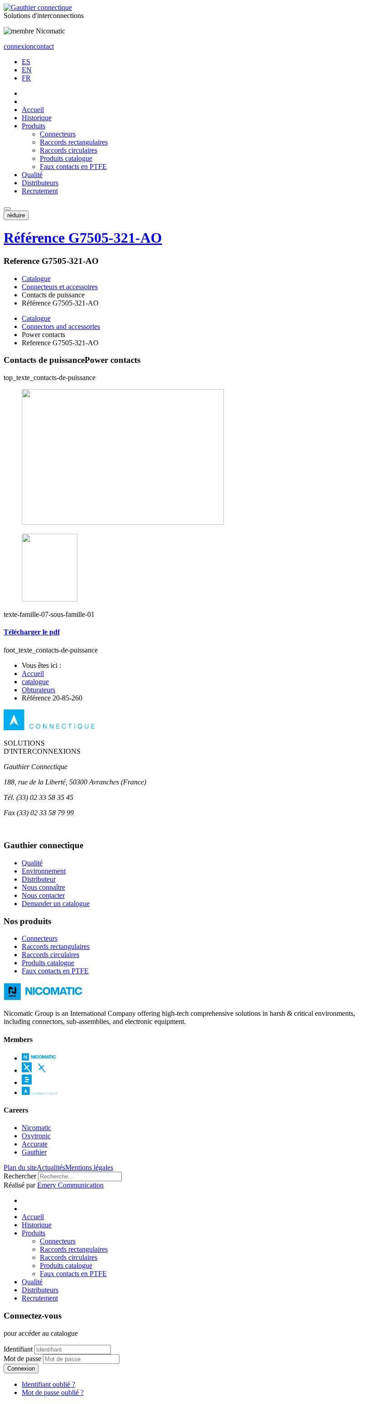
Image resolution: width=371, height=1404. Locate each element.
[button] (7, 208)
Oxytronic (36, 1136)
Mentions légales (89, 1167)
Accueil (33, 109)
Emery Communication (70, 1185)
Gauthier (34, 1152)
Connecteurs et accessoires (60, 287)
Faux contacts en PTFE (73, 166)
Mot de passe (22, 1358)
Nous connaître (43, 887)
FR (26, 78)
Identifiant (18, 1349)
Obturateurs (38, 690)
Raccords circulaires (68, 150)
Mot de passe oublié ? (53, 1392)
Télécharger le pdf (32, 632)
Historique (37, 118)
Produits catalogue (66, 158)
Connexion (21, 1368)
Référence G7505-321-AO (83, 238)
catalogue (35, 682)
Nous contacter (43, 895)
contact (43, 46)
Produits (33, 126)
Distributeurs (40, 183)
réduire (16, 215)
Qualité (32, 174)
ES (26, 62)
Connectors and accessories (61, 326)
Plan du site (20, 1167)
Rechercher (20, 1176)
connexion (18, 46)
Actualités (51, 1167)
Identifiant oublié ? (48, 1384)
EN (27, 70)
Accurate (35, 1144)
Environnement (44, 871)
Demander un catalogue (56, 903)
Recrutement (40, 191)
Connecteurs (58, 134)
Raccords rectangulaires (74, 142)
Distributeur (39, 879)
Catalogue (36, 278)
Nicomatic (36, 1128)
